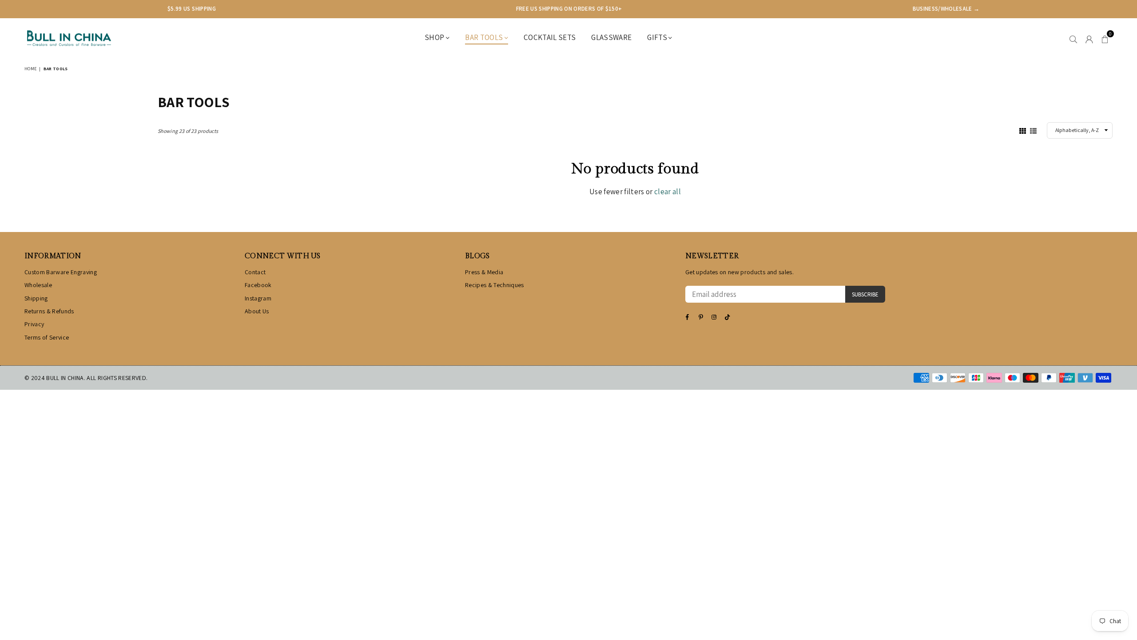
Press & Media (484, 272)
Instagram (258, 298)
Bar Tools (484, 37)
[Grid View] (1022, 130)
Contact (255, 272)
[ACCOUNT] (1089, 38)
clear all (667, 191)
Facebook (258, 285)
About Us (257, 311)
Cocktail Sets (550, 37)
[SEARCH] (1073, 38)
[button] (1105, 38)
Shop (435, 37)
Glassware (611, 37)
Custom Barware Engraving (60, 272)
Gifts (657, 37)
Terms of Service (46, 337)
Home (30, 69)
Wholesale (38, 285)
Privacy (34, 324)
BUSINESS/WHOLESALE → (946, 8)
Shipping (36, 298)
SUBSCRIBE (865, 294)
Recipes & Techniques (494, 285)
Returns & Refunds (49, 311)
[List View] (1033, 130)
